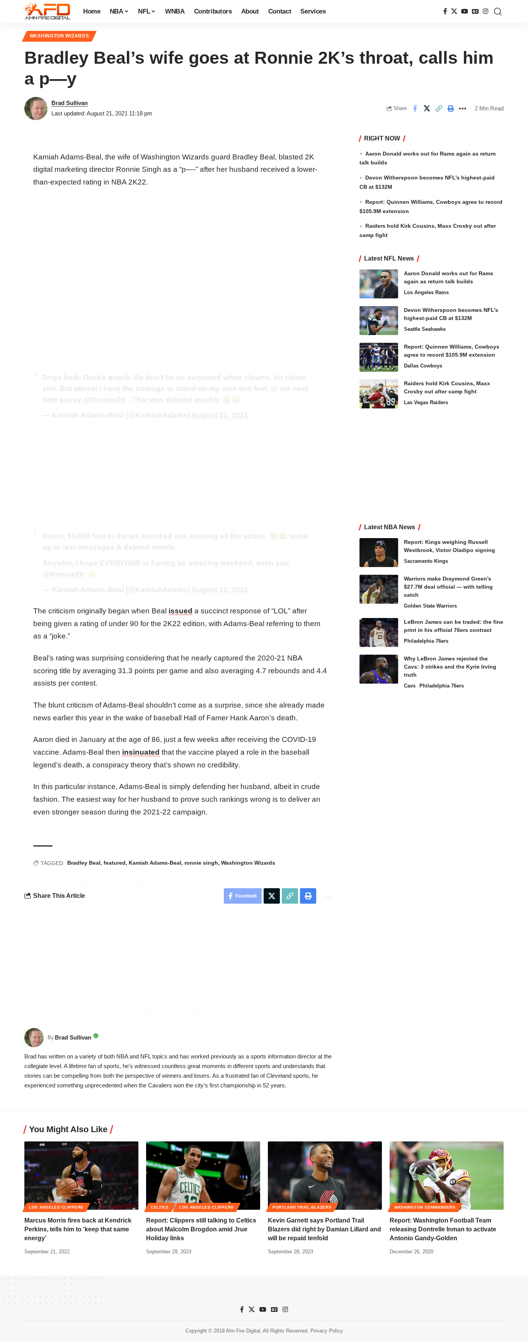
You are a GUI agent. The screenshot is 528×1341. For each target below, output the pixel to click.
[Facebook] (445, 11)
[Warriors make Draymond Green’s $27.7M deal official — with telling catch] (378, 589)
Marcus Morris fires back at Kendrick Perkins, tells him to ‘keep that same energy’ (77, 1229)
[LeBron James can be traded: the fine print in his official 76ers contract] (378, 632)
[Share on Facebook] (414, 108)
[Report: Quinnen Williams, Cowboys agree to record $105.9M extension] (378, 357)
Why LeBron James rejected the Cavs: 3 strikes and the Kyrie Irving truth (450, 666)
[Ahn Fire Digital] (47, 11)
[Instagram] (485, 11)
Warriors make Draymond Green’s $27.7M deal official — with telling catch (448, 587)
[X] (454, 11)
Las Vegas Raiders (426, 402)
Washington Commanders (425, 1207)
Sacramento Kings (426, 561)
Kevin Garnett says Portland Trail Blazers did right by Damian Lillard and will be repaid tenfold (324, 1229)
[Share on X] (426, 108)
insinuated (141, 752)
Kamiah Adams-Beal (155, 863)
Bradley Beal (83, 863)
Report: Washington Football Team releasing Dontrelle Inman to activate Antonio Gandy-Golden (443, 1229)
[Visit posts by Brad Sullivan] (36, 108)
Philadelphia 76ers (426, 641)
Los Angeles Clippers (56, 1207)
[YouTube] (464, 11)
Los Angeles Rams (426, 292)
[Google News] (475, 11)
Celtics (160, 1207)
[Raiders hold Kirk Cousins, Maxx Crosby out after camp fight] (378, 393)
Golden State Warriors (430, 606)
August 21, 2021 (220, 415)
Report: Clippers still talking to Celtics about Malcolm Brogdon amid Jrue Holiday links (201, 1229)
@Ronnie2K (104, 400)
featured (115, 863)
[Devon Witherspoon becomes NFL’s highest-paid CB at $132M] (378, 320)
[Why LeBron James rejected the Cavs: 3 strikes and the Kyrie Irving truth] (378, 669)
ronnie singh (201, 863)
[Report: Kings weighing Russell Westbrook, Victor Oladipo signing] (378, 552)
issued (180, 611)
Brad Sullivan (69, 103)
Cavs (410, 686)
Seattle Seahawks (425, 329)
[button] (498, 11)
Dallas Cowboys (423, 366)
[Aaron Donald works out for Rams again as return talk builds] (378, 283)
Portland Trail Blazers (302, 1207)
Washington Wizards (59, 36)
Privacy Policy (326, 1331)
